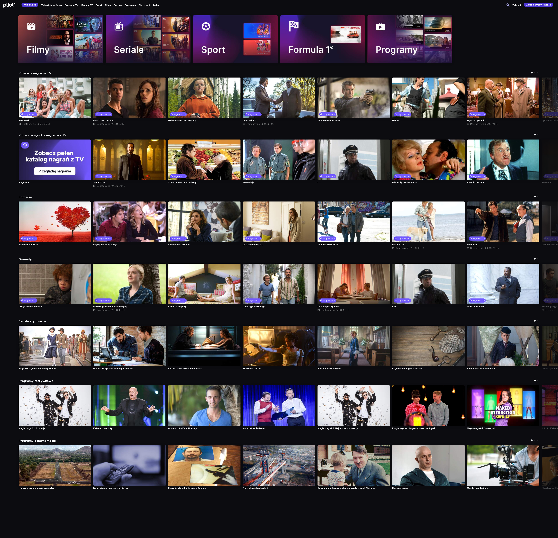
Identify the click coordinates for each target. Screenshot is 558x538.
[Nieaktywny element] (60, 39)
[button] (531, 72)
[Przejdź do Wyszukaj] (508, 5)
